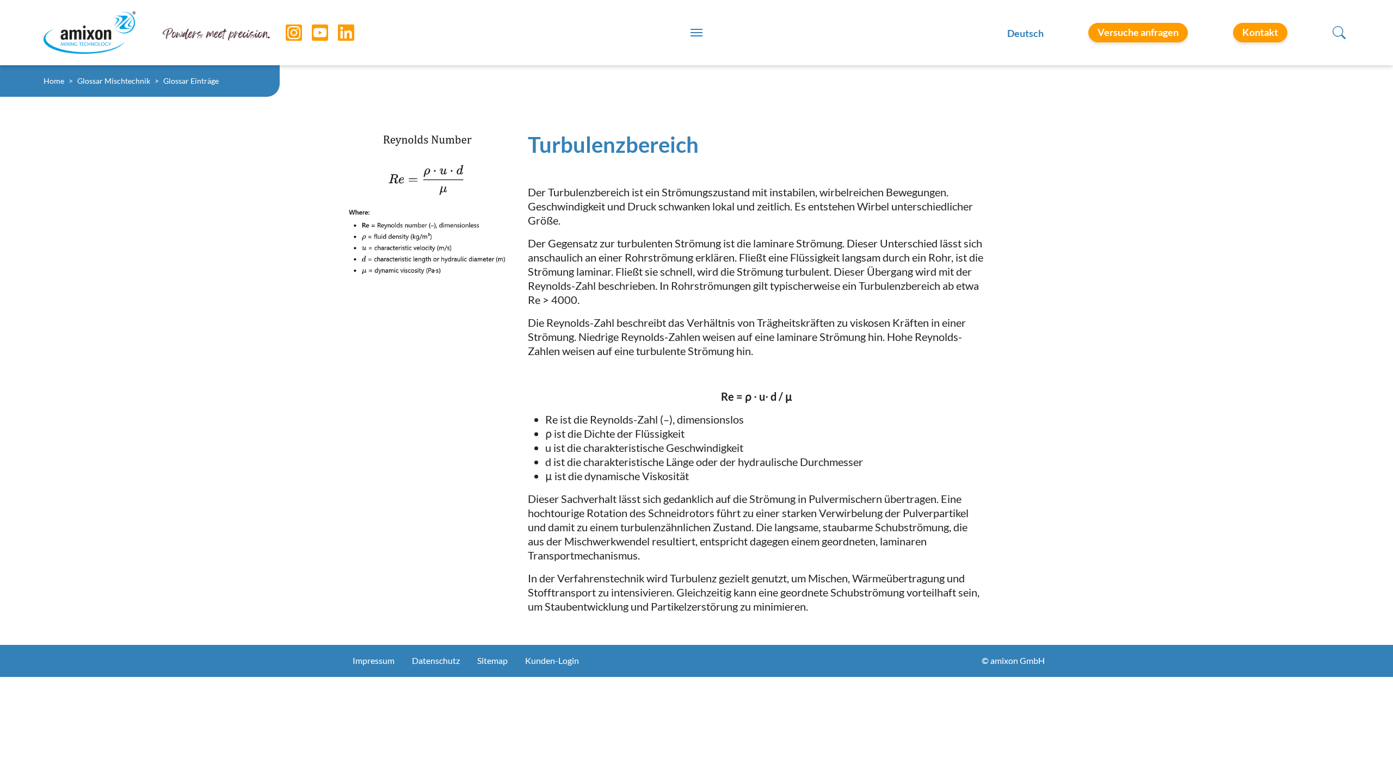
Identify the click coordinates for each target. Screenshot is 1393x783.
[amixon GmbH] (89, 32)
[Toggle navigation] (696, 32)
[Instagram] (286, 32)
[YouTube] (312, 32)
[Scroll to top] (1365, 755)
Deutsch (1025, 33)
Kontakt (1260, 32)
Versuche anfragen (1138, 32)
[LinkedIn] (338, 32)
